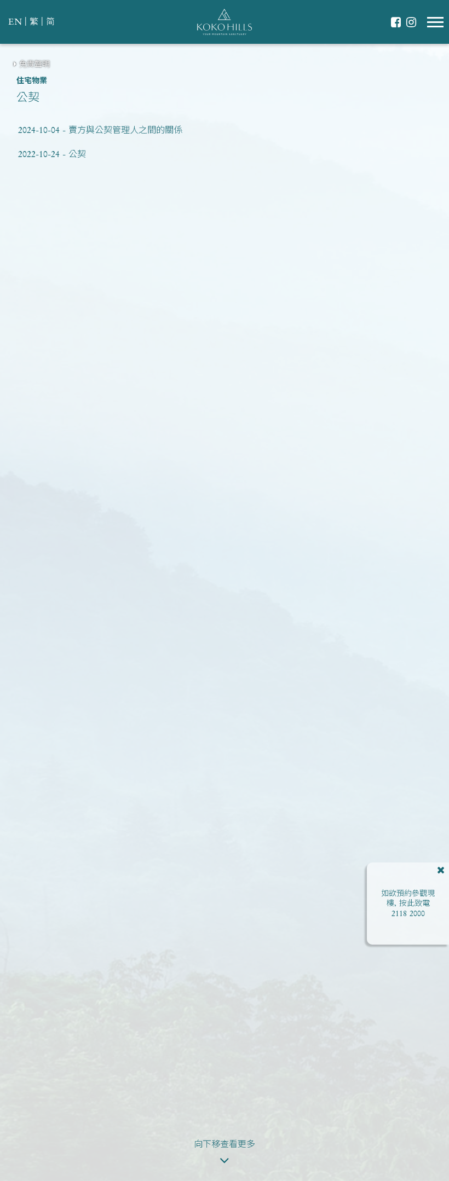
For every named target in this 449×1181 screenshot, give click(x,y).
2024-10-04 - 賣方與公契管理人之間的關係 (100, 130)
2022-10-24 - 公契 (52, 154)
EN (15, 22)
